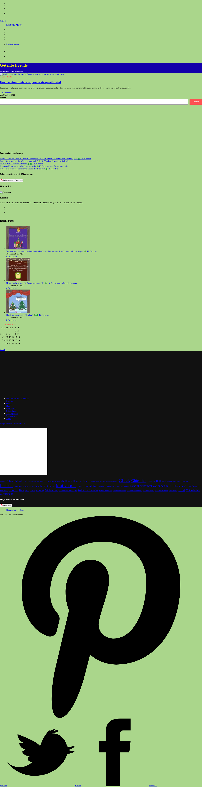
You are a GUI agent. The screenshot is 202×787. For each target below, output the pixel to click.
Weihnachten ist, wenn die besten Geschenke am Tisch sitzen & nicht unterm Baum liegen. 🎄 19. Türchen (45, 158)
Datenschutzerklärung (15, 510)
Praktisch (101, 486)
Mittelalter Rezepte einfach (24, 486)
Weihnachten (12, 416)
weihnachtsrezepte (119, 490)
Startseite (4, 72)
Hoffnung (161, 481)
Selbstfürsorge (12, 411)
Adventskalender (15, 481)
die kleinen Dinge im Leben (75, 481)
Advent (2, 481)
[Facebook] (8, 32)
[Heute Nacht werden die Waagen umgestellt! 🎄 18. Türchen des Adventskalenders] (18, 280)
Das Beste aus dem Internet (17, 398)
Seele (169, 486)
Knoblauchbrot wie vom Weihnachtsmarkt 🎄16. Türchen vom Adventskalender (34, 166)
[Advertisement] (94, 127)
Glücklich (138, 480)
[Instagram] (8, 34)
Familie (9, 401)
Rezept (126, 486)
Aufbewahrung (30, 481)
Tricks (32, 490)
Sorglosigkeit (194, 486)
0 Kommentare (6, 92)
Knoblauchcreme (173, 481)
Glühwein (151, 481)
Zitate (9, 77)
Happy (3, 20)
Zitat (181, 490)
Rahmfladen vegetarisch (114, 486)
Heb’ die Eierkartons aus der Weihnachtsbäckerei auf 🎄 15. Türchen (29, 169)
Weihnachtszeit (148, 490)
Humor (9, 406)
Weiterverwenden (161, 490)
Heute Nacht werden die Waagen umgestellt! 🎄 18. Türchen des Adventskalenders (35, 161)
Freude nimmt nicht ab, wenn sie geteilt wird (30, 82)
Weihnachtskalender (88, 490)
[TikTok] (8, 39)
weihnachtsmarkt (105, 490)
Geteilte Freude (111, 481)
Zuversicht (6, 493)
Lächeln (6, 485)
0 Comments (11, 256)
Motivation (11, 408)
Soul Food (4, 490)
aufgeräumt (41, 481)
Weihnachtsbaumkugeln (68, 490)
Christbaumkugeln (53, 481)
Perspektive (90, 486)
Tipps (27, 490)
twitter (78, 785)
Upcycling (40, 490)
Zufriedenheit (193, 490)
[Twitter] (8, 29)
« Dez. (2, 349)
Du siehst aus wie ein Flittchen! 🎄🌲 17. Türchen (21, 164)
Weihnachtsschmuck (134, 490)
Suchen (3, 97)
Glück (2, 77)
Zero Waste (173, 490)
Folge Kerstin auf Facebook (12, 424)
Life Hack (184, 481)
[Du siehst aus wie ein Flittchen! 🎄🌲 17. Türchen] (18, 312)
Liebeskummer (12, 44)
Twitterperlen (12, 413)
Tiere (21, 490)
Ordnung (80, 486)
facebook (153, 785)
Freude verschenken (97, 481)
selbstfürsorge (180, 486)
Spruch (13, 490)
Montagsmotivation (45, 486)
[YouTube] (8, 37)
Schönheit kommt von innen (147, 486)
